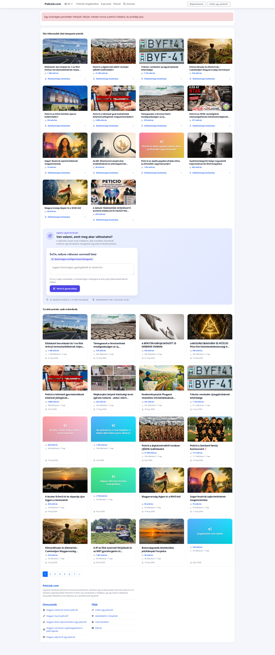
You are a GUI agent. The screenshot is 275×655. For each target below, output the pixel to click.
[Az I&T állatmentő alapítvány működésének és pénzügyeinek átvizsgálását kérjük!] (113, 154)
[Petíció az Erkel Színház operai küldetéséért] (65, 107)
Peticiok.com (53, 3)
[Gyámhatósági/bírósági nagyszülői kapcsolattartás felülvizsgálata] (209, 154)
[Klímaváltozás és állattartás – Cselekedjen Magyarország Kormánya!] (209, 60)
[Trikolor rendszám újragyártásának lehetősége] (161, 60)
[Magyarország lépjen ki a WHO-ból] (65, 200)
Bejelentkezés (196, 4)
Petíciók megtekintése (87, 4)
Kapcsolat (106, 4)
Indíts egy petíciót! (218, 4)
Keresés (130, 4)
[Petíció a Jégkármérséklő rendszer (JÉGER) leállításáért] (113, 60)
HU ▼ (70, 4)
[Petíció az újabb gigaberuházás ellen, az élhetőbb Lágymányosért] (161, 154)
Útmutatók (50, 604)
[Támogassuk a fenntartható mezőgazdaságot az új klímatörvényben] (161, 107)
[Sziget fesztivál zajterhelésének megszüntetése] (65, 154)
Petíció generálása (67, 288)
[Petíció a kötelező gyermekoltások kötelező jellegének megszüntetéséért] (113, 107)
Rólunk (117, 4)
